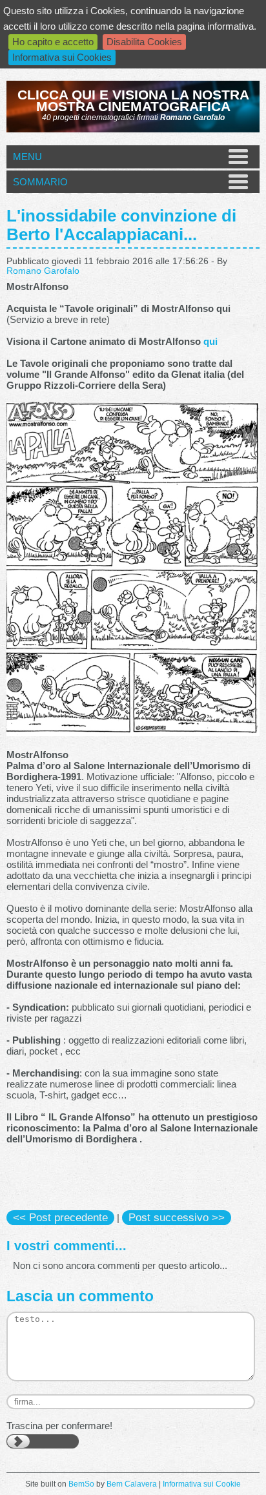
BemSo (81, 1484)
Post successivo (176, 1217)
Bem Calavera (132, 1484)
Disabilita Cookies (144, 41)
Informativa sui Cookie (202, 1484)
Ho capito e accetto (53, 41)
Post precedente (60, 1217)
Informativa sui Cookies (62, 57)
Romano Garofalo (42, 271)
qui (210, 341)
